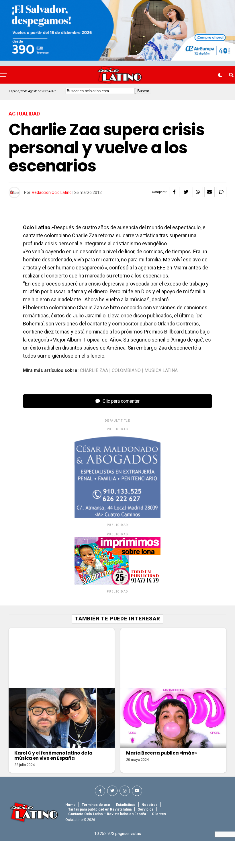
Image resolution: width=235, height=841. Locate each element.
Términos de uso (96, 805)
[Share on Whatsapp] (198, 192)
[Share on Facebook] (174, 192)
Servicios (146, 809)
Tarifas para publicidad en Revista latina (100, 809)
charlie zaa (94, 370)
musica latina (161, 370)
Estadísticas (126, 805)
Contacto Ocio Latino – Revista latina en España (107, 814)
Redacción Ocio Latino (52, 192)
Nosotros (150, 805)
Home (70, 805)
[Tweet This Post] (186, 192)
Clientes (159, 814)
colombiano (126, 370)
